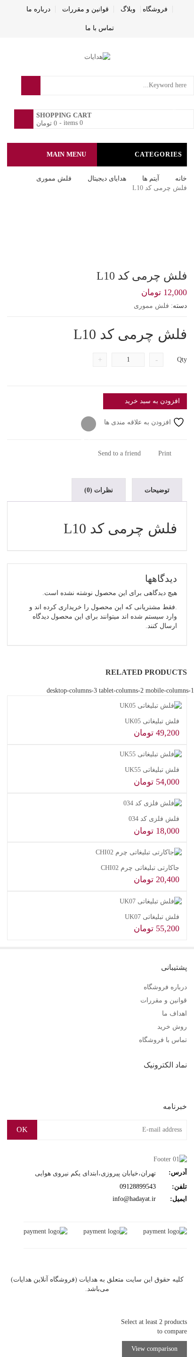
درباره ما (38, 9)
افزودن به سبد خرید (152, 401)
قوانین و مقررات (85, 9)
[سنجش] (88, 424)
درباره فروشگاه (165, 987)
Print (165, 453)
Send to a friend (120, 453)
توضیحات (157, 490)
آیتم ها (150, 178)
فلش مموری (54, 178)
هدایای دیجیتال (107, 178)
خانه (181, 178)
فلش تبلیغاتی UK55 (152, 769)
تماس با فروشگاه (163, 1039)
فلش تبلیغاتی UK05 (152, 721)
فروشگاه (155, 9)
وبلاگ (128, 9)
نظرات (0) (98, 490)
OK (22, 1129)
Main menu (66, 154)
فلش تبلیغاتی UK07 (152, 916)
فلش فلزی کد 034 (154, 818)
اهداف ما (174, 1013)
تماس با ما (99, 28)
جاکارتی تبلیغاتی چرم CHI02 (140, 867)
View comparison (154, 1348)
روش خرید (172, 1026)
